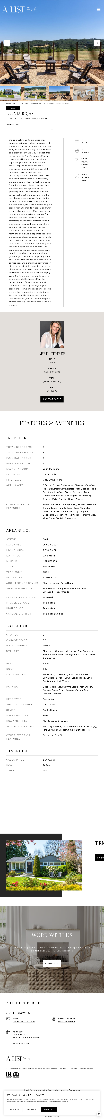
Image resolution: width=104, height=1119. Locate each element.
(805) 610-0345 (52, 372)
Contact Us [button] (52, 963)
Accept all (49, 1110)
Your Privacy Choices (52, 1116)
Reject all (14, 1110)
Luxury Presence (70, 1090)
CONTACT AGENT (52, 399)
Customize (31, 1110)
